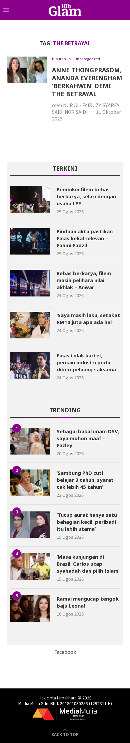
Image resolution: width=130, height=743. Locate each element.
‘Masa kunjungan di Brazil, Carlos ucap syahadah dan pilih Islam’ (88, 563)
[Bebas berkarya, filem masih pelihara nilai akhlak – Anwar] (30, 283)
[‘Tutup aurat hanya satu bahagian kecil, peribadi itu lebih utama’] (30, 524)
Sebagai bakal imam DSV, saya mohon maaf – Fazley (88, 438)
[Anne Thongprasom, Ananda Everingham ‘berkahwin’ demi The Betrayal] (27, 70)
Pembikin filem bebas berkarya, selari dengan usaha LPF (86, 196)
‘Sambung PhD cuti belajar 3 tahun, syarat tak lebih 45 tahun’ (85, 479)
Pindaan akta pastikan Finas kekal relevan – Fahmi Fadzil (85, 238)
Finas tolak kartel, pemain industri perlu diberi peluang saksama (86, 362)
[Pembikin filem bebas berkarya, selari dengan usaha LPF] (30, 199)
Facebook (65, 652)
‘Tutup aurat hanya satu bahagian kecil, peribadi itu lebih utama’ (87, 521)
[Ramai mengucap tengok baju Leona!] (30, 608)
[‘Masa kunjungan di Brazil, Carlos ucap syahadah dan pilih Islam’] (30, 566)
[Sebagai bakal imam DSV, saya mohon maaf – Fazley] (30, 441)
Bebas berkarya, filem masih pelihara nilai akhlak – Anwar (84, 280)
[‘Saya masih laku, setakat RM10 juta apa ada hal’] (30, 325)
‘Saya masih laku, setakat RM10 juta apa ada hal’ (88, 318)
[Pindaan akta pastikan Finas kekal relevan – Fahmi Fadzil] (30, 241)
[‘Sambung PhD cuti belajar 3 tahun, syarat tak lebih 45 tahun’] (30, 482)
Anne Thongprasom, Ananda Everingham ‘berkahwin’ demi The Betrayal (87, 82)
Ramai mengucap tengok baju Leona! (88, 602)
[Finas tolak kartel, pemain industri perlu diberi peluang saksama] (30, 365)
